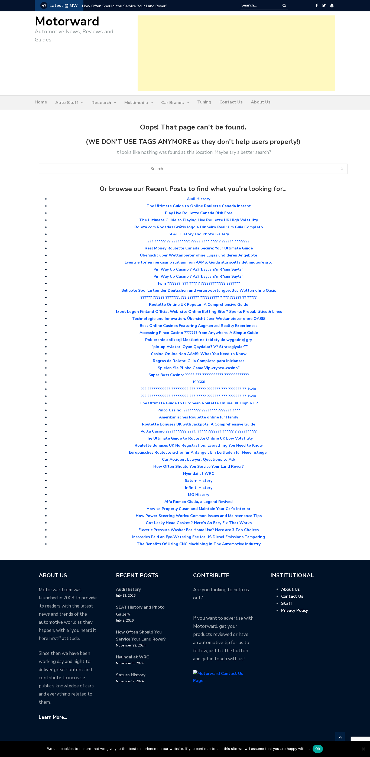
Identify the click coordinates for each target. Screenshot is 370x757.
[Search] (284, 5)
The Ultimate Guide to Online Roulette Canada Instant (199, 206)
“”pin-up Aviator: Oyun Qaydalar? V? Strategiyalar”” (199, 346)
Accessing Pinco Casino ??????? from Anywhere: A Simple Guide (198, 332)
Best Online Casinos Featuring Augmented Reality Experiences (198, 325)
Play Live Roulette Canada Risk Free (198, 213)
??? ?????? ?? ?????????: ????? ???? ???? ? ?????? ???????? (198, 241)
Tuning (204, 102)
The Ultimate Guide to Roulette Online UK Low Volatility (199, 438)
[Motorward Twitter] (323, 5)
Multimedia (136, 103)
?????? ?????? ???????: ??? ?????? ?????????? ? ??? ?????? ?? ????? (199, 297)
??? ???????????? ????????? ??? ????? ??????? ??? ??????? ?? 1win (198, 389)
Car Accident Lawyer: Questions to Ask (198, 459)
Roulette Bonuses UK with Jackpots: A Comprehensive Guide (198, 424)
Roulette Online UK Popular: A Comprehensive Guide (198, 304)
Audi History (198, 199)
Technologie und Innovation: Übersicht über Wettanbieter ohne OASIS (198, 318)
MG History (198, 494)
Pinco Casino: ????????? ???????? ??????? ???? (198, 410)
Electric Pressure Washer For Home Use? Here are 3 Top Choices (198, 529)
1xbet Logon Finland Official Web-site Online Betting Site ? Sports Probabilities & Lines (198, 311)
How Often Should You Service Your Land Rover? (124, 6)
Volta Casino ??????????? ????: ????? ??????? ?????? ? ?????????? (199, 431)
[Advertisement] (236, 53)
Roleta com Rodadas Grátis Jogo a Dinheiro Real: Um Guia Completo (198, 227)
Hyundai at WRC (198, 473)
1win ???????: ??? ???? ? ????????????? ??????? (198, 283)
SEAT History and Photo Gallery (198, 234)
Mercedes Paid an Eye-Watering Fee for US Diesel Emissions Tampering (198, 537)
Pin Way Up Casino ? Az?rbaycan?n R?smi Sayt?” (199, 269)
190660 (198, 382)
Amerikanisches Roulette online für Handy (198, 417)
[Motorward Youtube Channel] (332, 5)
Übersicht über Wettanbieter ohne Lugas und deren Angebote (198, 255)
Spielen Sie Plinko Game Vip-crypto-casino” (199, 368)
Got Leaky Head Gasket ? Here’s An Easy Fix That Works (199, 522)
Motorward (67, 21)
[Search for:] (258, 5)
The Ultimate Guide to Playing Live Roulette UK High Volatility (198, 220)
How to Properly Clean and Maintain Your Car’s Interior (199, 508)
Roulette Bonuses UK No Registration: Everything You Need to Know (199, 445)
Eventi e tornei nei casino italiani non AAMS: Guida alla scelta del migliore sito (198, 262)
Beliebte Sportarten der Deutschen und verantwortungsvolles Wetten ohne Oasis (198, 290)
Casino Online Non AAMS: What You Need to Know (198, 353)
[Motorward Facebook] (316, 5)
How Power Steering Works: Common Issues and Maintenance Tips (199, 515)
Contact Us (231, 102)
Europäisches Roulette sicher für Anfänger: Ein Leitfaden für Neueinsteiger (198, 452)
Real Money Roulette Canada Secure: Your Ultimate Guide (199, 248)
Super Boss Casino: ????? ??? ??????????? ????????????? (198, 375)
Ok (317, 748)
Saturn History (198, 480)
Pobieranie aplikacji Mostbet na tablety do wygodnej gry (198, 339)
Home (41, 102)
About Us (261, 102)
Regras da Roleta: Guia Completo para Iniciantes (198, 360)
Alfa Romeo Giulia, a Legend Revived (198, 501)
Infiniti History (198, 487)
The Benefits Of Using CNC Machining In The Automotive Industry (199, 544)
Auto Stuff (66, 103)
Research (101, 103)
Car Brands (172, 103)
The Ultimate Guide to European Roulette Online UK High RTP (198, 403)
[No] (363, 749)
